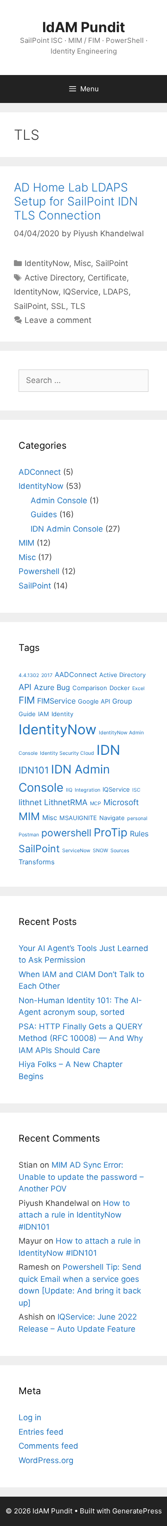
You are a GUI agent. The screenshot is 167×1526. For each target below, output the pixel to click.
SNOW (100, 851)
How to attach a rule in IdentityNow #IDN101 (74, 1215)
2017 (46, 675)
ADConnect (40, 472)
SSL (58, 306)
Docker (119, 687)
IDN (108, 750)
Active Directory (54, 277)
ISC (136, 790)
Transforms (37, 862)
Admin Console (59, 500)
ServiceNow (76, 851)
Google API (94, 701)
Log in (30, 1417)
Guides (44, 514)
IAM (43, 714)
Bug (63, 687)
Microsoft (121, 802)
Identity (62, 714)
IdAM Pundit (83, 27)
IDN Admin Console (67, 529)
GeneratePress (137, 1510)
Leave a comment (58, 320)
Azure (44, 687)
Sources (119, 851)
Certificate (107, 277)
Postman (29, 835)
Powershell (39, 571)
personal (137, 818)
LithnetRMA (66, 802)
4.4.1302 (29, 675)
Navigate (112, 817)
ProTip (111, 832)
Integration (87, 790)
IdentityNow (47, 263)
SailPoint (112, 263)
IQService (80, 291)
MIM (26, 542)
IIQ (69, 790)
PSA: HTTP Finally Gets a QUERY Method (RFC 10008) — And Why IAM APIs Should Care (81, 1038)
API (25, 687)
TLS (78, 306)
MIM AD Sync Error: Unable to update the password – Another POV (81, 1176)
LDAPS (115, 291)
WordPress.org (46, 1460)
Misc (82, 263)
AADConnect (76, 675)
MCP (95, 804)
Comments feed (48, 1446)
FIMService (56, 700)
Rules (139, 833)
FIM (27, 700)
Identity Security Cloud (67, 753)
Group (122, 701)
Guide (27, 714)
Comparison (89, 687)
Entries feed (41, 1432)
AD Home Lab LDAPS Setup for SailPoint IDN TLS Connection (76, 201)
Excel (138, 688)
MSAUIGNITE (78, 817)
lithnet (30, 802)
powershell (66, 833)
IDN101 (34, 770)
